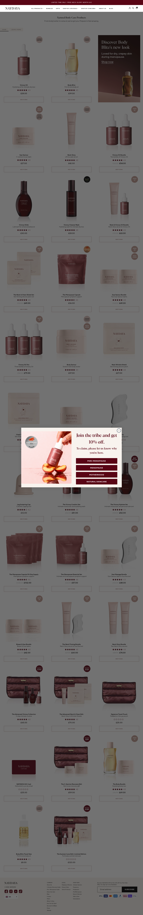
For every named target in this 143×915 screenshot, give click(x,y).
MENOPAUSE (96, 468)
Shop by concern (88, 8)
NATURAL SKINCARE (97, 482)
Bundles (49, 8)
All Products (37, 8)
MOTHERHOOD (96, 475)
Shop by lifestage (70, 8)
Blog (111, 8)
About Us (102, 8)
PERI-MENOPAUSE (96, 461)
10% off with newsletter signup (71, 2)
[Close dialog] (119, 430)
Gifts (58, 8)
